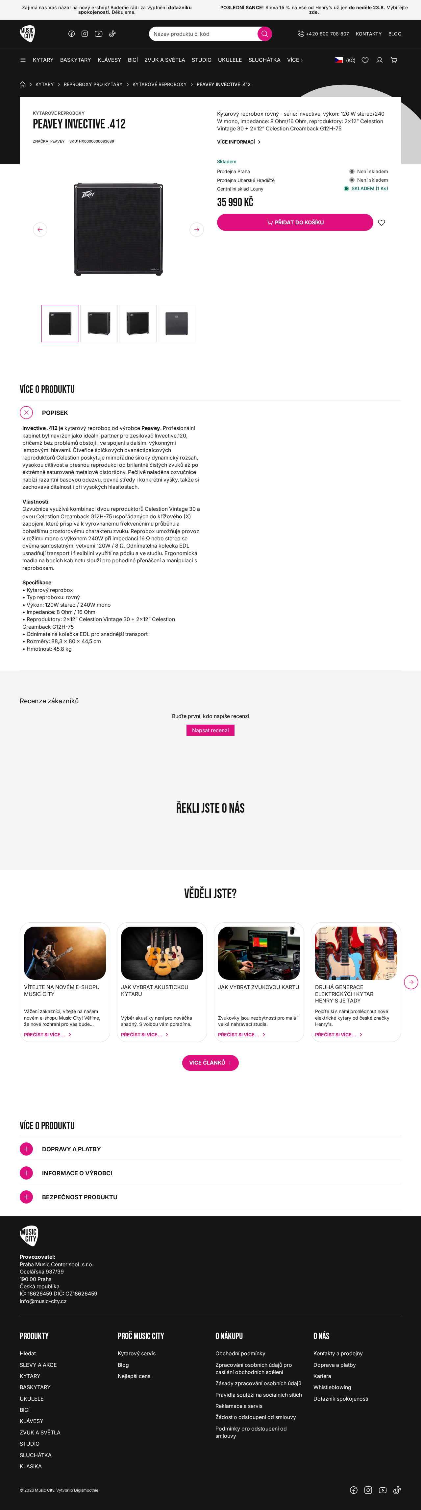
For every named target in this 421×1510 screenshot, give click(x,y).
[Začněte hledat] (265, 34)
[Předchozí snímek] (40, 229)
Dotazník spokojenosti (340, 1398)
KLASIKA (31, 1466)
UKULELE (32, 1398)
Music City (44, 1490)
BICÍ (25, 1410)
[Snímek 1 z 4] (60, 323)
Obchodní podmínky (240, 1353)
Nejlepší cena (134, 1376)
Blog (394, 33)
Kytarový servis (137, 1353)
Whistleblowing (332, 1387)
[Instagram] (85, 34)
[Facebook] (71, 34)
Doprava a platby (334, 1365)
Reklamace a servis (238, 1406)
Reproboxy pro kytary (93, 84)
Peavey (49, 141)
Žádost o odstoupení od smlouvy (255, 1417)
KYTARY (45, 84)
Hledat (28, 1353)
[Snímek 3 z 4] (138, 323)
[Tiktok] (112, 34)
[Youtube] (99, 34)
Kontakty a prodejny (338, 1353)
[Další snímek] (196, 229)
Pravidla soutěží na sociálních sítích (258, 1394)
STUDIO (29, 1443)
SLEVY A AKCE (38, 1365)
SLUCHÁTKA (36, 1455)
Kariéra (322, 1376)
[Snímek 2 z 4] (99, 323)
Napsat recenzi (210, 730)
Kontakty (369, 33)
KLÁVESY (31, 1421)
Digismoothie (86, 1490)
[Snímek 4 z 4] (177, 323)
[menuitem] (295, 60)
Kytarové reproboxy (160, 84)
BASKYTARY (35, 1387)
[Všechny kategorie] (23, 60)
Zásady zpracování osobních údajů (258, 1383)
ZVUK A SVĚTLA (40, 1432)
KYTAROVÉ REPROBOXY (59, 113)
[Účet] (379, 60)
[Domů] (23, 84)
